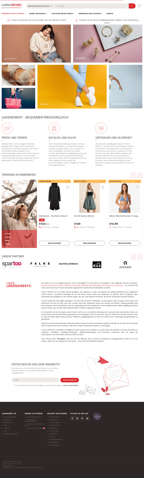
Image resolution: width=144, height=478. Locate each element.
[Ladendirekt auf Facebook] (72, 418)
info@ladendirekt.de (8, 465)
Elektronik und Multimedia (62, 14)
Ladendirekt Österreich (35, 428)
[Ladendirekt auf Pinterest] (82, 418)
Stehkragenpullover (56, 439)
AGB (5, 425)
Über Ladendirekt (10, 417)
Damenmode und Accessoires (13, 14)
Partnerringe (54, 431)
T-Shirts (52, 436)
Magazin (110, 14)
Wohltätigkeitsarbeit (11, 434)
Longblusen (54, 420)
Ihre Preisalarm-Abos (34, 417)
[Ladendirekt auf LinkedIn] (87, 418)
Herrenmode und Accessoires (89, 14)
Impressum (8, 420)
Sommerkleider (55, 425)
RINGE (7, 241)
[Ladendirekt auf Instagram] (77, 418)
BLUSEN (7, 234)
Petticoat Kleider (55, 422)
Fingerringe (53, 428)
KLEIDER (8, 237)
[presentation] (133, 175)
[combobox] (91, 6)
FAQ (5, 431)
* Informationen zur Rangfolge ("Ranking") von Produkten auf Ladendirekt (23, 467)
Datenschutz (8, 422)
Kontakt (6, 428)
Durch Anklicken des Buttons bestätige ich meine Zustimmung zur (46, 385)
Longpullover (54, 442)
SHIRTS (7, 244)
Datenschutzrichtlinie (70, 385)
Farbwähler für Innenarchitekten (31, 420)
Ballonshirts (54, 434)
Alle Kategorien (55, 445)
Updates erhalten (70, 380)
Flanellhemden (55, 417)
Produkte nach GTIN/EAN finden (34, 424)
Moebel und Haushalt (37, 14)
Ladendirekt (13, 6)
